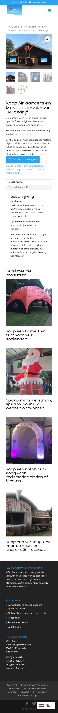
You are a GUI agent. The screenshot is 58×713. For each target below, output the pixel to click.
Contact (25, 692)
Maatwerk (14, 688)
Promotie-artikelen (18, 622)
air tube (40, 169)
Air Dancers (30, 27)
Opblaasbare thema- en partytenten (28, 613)
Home (9, 27)
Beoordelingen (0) (18, 187)
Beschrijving (15, 182)
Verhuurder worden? (34, 688)
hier (27, 143)
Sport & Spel (14, 627)
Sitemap (12, 692)
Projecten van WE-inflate (34, 685)
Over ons (12, 685)
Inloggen (42, 692)
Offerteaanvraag (27, 695)
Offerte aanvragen (23, 159)
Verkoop (18, 27)
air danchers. (26, 134)
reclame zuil (12, 173)
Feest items (14, 618)
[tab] (29, 182)
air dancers (28, 169)
